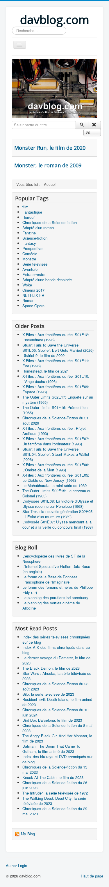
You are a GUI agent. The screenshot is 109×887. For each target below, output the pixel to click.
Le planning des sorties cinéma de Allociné (51, 605)
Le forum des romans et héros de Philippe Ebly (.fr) (57, 589)
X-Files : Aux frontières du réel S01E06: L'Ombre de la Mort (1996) (55, 467)
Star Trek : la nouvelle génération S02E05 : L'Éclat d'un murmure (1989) (57, 514)
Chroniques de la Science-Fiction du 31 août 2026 (55, 420)
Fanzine (29, 233)
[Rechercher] (82, 125)
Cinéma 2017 (33, 290)
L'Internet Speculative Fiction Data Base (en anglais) (56, 569)
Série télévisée (34, 264)
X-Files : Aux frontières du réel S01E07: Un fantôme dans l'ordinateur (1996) (55, 441)
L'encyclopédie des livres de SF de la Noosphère (53, 558)
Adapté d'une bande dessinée (47, 279)
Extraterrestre (33, 274)
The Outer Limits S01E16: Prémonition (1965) (54, 410)
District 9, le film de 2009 (43, 355)
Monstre (29, 259)
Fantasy (29, 243)
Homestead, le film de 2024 (45, 371)
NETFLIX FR (33, 295)
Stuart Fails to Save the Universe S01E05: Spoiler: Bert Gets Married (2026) (58, 347)
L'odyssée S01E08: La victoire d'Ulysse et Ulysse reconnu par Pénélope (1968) (57, 503)
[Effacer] (94, 125)
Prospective (32, 248)
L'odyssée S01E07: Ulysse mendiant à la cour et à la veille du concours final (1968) (57, 524)
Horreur (28, 217)
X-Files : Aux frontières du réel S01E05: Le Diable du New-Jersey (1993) (55, 477)
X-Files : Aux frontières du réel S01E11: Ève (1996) (55, 363)
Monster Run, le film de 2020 (49, 147)
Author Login (16, 865)
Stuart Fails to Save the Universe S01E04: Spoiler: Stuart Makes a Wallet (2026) (55, 454)
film (25, 207)
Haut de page (92, 876)
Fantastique (32, 212)
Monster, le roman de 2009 (47, 165)
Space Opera (33, 305)
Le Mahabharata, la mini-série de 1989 (54, 485)
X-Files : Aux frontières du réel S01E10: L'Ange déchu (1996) (55, 378)
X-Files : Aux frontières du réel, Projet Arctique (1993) (54, 430)
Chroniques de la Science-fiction (49, 222)
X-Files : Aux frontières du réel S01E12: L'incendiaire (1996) (55, 337)
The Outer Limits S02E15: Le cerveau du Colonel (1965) (56, 493)
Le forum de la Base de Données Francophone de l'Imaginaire (50, 579)
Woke (27, 285)
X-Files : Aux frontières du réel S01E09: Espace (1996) (55, 389)
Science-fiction (34, 238)
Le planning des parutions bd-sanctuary (55, 597)
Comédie (29, 253)
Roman (28, 300)
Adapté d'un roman (38, 227)
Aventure (29, 269)
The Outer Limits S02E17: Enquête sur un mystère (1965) (57, 399)
